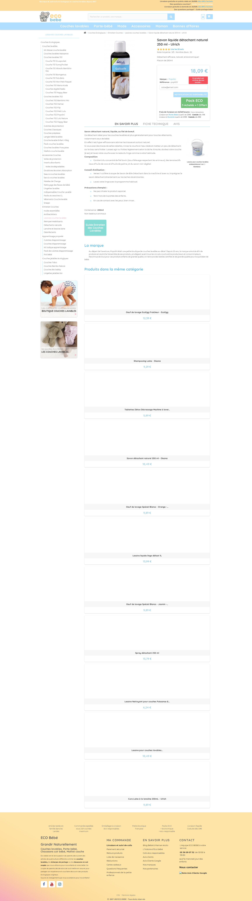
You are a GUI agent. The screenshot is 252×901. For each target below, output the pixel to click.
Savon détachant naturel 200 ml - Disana (147, 458)
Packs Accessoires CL (53, 195)
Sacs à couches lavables (54, 178)
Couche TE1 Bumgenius (56, 75)
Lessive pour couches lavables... (147, 750)
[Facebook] (44, 884)
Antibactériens (50, 214)
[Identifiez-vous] (203, 16)
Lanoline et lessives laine (54, 229)
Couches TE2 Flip (53, 108)
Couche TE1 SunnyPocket (57, 65)
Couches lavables (74, 26)
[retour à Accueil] (85, 32)
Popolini (172, 79)
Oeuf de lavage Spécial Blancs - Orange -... (147, 507)
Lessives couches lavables (55, 218)
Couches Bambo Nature (54, 266)
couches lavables (119, 135)
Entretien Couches (50, 207)
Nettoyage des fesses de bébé (57, 185)
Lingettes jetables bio (53, 273)
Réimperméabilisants (53, 221)
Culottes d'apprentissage (55, 240)
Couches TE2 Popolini (55, 115)
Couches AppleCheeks (55, 89)
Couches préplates (52, 133)
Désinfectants (50, 232)
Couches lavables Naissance (56, 54)
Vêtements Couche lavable (55, 199)
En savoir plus (126, 124)
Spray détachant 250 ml (147, 653)
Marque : (164, 79)
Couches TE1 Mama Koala (57, 85)
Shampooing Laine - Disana (147, 361)
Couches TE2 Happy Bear (57, 122)
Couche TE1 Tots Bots (55, 78)
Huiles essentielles (52, 211)
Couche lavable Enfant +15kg (56, 140)
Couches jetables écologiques (55, 258)
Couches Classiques (52, 130)
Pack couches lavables (54, 144)
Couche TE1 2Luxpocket (56, 61)
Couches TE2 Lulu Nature (57, 118)
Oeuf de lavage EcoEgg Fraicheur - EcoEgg (147, 312)
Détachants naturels (53, 225)
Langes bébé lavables (53, 137)
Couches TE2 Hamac (55, 104)
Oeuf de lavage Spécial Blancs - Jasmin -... (147, 604)
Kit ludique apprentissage (55, 247)
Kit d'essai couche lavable (55, 50)
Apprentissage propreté (52, 236)
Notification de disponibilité (191, 94)
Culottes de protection (54, 126)
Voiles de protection (52, 159)
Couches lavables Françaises (56, 147)
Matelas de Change (52, 181)
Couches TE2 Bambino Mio (57, 100)
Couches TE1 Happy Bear (56, 92)
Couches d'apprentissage (55, 244)
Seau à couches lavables (54, 174)
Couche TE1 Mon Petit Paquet (58, 82)
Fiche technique (155, 124)
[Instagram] (59, 884)
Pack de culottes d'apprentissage (58, 251)
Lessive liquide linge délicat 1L (147, 555)
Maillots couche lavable (54, 151)
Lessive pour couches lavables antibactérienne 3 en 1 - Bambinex (197, 164)
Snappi (47, 203)
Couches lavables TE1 (53, 57)
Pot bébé (48, 254)
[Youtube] (52, 884)
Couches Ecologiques (50, 42)
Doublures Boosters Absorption (58, 170)
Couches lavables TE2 (53, 96)
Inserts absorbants (52, 163)
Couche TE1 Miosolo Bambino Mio (58, 69)
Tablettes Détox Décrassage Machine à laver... (147, 409)
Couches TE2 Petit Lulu (56, 111)
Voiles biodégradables (55, 166)
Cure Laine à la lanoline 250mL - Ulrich (147, 799)
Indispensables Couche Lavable (57, 192)
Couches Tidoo (50, 262)
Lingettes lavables (52, 188)
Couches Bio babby (52, 269)
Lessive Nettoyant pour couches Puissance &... (147, 701)
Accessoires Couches (51, 155)
